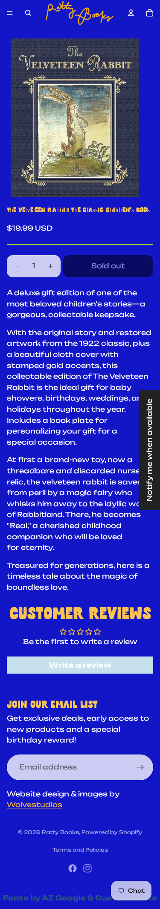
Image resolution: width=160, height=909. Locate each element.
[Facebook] (72, 868)
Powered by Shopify (112, 832)
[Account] (131, 12)
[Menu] (10, 13)
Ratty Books (60, 832)
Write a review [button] (80, 665)
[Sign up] (140, 767)
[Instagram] (87, 868)
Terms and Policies (80, 850)
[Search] (28, 12)
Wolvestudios (34, 804)
